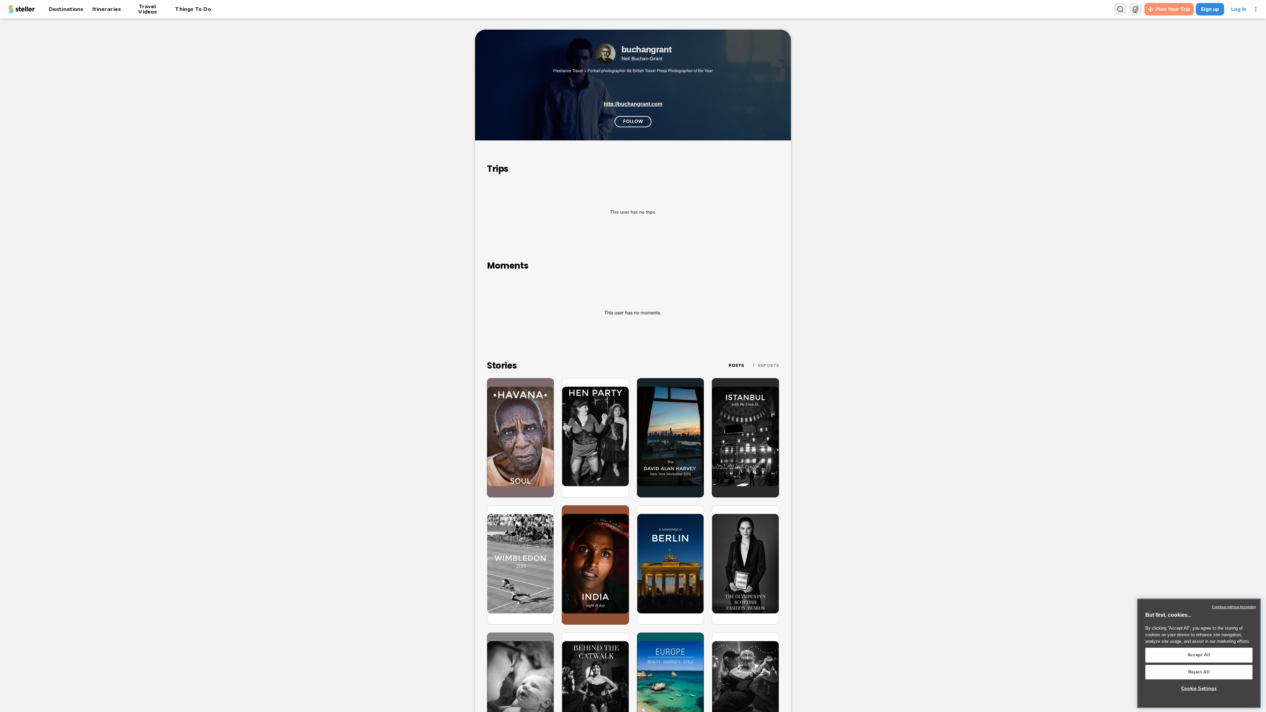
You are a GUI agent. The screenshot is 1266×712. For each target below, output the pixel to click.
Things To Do (193, 9)
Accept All (1199, 654)
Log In (1238, 9)
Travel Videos (147, 9)
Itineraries (106, 9)
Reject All (1199, 671)
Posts (736, 365)
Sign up (1210, 9)
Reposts (768, 365)
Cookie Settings (1199, 688)
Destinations (66, 9)
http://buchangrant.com (633, 104)
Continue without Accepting (1234, 607)
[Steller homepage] (21, 9)
